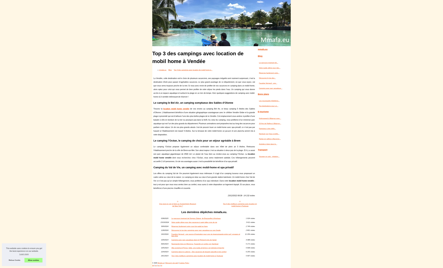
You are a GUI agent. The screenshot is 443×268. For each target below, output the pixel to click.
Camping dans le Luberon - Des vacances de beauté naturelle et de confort (198, 252)
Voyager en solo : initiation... (269, 156)
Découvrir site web (172, 263)
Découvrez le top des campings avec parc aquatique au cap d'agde (196, 230)
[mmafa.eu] (221, 23)
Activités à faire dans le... (268, 144)
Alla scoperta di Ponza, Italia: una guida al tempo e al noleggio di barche (197, 248)
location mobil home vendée (176, 109)
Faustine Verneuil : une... (268, 83)
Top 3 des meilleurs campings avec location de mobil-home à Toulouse (240, 205)
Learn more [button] (24, 254)
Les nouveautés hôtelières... (269, 101)
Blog (170, 70)
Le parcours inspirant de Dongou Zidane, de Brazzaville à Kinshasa (196, 218)
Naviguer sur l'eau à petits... (269, 134)
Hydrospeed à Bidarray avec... (270, 118)
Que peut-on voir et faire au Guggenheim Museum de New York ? (177, 205)
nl (161, 265)
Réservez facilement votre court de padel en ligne (189, 226)
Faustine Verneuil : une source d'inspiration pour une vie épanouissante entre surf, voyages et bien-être (205, 235)
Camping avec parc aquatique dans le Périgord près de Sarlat (194, 240)
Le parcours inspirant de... (268, 63)
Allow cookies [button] (33, 260)
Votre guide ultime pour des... (269, 68)
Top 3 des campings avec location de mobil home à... (193, 70)
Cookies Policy (184, 263)
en (156, 265)
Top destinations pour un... (268, 106)
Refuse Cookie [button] (14, 260)
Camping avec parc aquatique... (270, 88)
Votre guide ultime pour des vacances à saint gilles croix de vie (194, 222)
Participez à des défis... (267, 128)
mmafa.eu (162, 70)
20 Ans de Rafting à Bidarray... (270, 123)
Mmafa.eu (161, 263)
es (159, 265)
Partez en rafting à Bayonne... (270, 139)
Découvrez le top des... (267, 78)
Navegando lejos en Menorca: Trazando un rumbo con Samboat (194, 244)
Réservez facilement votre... (269, 73)
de (153, 265)
